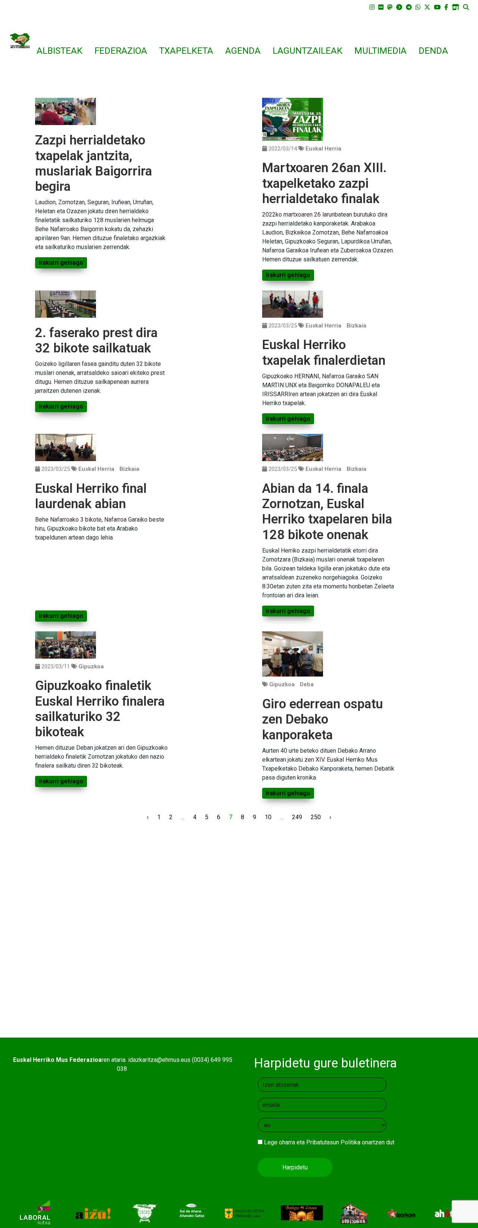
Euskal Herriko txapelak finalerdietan (323, 352)
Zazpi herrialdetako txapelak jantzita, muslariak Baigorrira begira (93, 163)
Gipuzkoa (91, 666)
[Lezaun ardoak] (302, 1212)
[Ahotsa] (449, 1212)
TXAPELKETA (186, 51)
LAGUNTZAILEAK (307, 51)
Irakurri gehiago (61, 262)
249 (297, 817)
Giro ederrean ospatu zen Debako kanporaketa (322, 719)
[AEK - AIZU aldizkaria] (92, 1212)
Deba (307, 684)
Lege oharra (279, 1142)
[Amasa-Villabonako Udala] (244, 1212)
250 (316, 817)
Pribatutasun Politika (333, 1142)
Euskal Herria (323, 148)
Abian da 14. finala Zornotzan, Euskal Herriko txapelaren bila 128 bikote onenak (327, 511)
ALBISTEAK (60, 51)
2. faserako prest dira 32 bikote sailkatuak (96, 340)
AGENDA (243, 51)
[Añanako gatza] (192, 1212)
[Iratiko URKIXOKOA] (354, 1212)
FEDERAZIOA (120, 51)
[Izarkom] (401, 1212)
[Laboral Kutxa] (35, 1212)
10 (268, 817)
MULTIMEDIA (380, 51)
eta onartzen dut (329, 1142)
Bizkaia (356, 325)
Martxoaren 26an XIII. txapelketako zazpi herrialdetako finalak (324, 183)
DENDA (433, 51)
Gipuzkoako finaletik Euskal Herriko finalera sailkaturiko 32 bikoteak (100, 708)
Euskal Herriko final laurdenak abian (91, 496)
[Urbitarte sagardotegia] (145, 1212)
